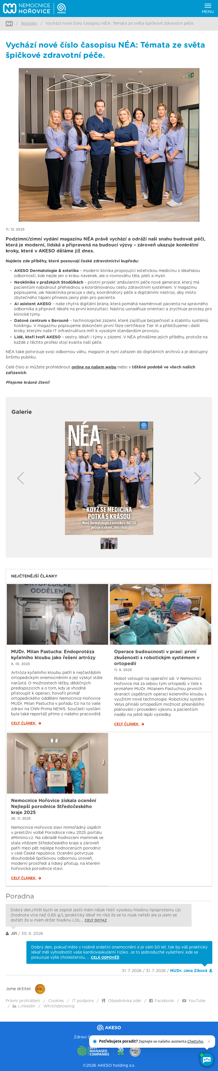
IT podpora (83, 1001)
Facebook (164, 1001)
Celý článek (24, 723)
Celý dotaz (96, 920)
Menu (208, 12)
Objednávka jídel (124, 1001)
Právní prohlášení (23, 1001)
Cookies (56, 1001)
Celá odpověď (105, 957)
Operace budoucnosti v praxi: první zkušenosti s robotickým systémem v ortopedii (156, 658)
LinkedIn (26, 1006)
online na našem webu (94, 367)
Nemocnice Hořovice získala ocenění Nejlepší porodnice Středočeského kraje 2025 (53, 806)
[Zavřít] (209, 1041)
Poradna (20, 896)
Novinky (29, 24)
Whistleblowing (58, 1006)
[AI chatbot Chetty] (207, 1060)
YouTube (197, 1001)
